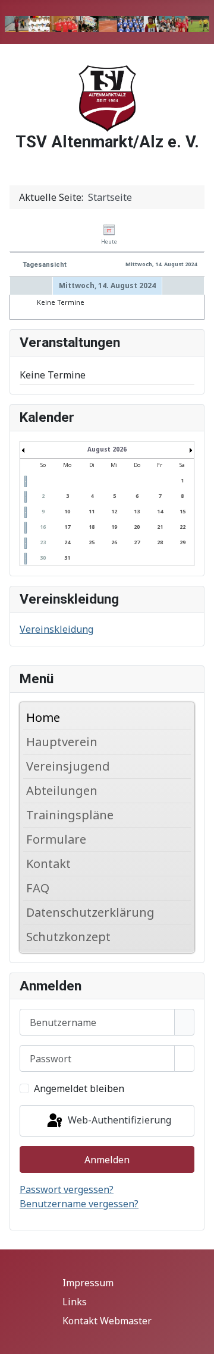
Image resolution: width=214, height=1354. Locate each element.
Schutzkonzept (68, 937)
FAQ (37, 888)
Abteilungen (61, 790)
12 (114, 511)
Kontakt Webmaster (107, 1320)
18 (92, 527)
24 (67, 542)
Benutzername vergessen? (79, 1203)
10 (67, 511)
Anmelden (107, 1159)
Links (74, 1301)
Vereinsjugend (68, 766)
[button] (185, 742)
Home (43, 717)
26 (114, 542)
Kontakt (48, 864)
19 (114, 527)
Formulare (56, 839)
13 (137, 511)
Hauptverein (61, 742)
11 (92, 511)
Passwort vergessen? (67, 1189)
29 (182, 542)
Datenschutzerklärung (90, 912)
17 (67, 527)
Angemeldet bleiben (79, 1088)
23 (43, 542)
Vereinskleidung (56, 629)
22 (182, 527)
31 (67, 557)
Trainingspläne (70, 815)
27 (137, 542)
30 (43, 557)
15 (182, 511)
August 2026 (107, 449)
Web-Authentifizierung (118, 1119)
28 (160, 542)
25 (92, 542)
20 (137, 527)
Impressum (88, 1282)
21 (160, 527)
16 (43, 527)
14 (160, 511)
